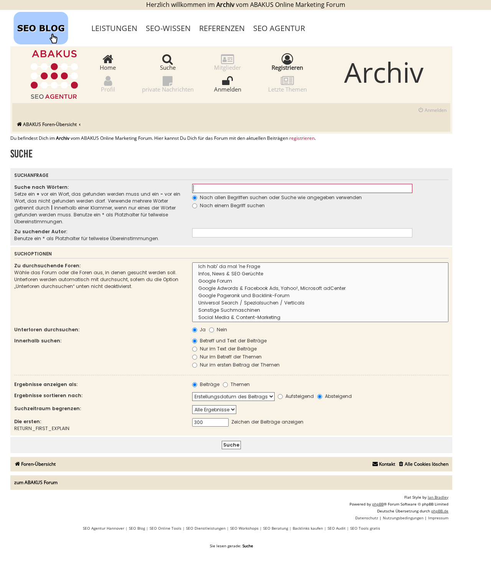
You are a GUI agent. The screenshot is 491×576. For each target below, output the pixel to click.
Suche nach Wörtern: (41, 187)
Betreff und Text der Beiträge (232, 340)
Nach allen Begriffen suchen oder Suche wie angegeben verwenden (280, 197)
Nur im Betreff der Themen (230, 356)
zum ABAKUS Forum (36, 482)
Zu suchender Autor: (41, 231)
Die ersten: (27, 421)
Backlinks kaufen (308, 528)
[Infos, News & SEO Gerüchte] (320, 274)
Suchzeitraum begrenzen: (47, 408)
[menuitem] (432, 110)
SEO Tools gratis (365, 528)
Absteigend (337, 396)
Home (108, 67)
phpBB (378, 504)
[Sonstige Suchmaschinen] (320, 310)
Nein (221, 329)
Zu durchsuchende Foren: (47, 265)
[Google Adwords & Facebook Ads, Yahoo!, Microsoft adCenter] (320, 288)
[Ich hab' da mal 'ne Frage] (320, 266)
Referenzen (222, 28)
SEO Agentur (279, 28)
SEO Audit (337, 528)
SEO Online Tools (165, 528)
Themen (239, 384)
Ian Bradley (438, 497)
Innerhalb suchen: (38, 340)
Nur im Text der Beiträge (227, 348)
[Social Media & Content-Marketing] (320, 317)
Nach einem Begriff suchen (231, 205)
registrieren (302, 138)
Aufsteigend (299, 396)
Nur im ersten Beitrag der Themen (239, 365)
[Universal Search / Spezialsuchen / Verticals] (320, 303)
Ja (202, 329)
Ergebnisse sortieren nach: (48, 395)
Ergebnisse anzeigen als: (46, 384)
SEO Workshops (244, 528)
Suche (168, 67)
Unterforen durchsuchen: (47, 329)
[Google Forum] (320, 281)
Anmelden (227, 88)
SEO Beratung (275, 528)
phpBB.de (439, 511)
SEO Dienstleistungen (206, 528)
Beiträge (208, 384)
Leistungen (114, 28)
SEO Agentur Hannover (103, 528)
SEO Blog (137, 528)
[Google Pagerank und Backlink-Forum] (320, 295)
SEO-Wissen (168, 28)
